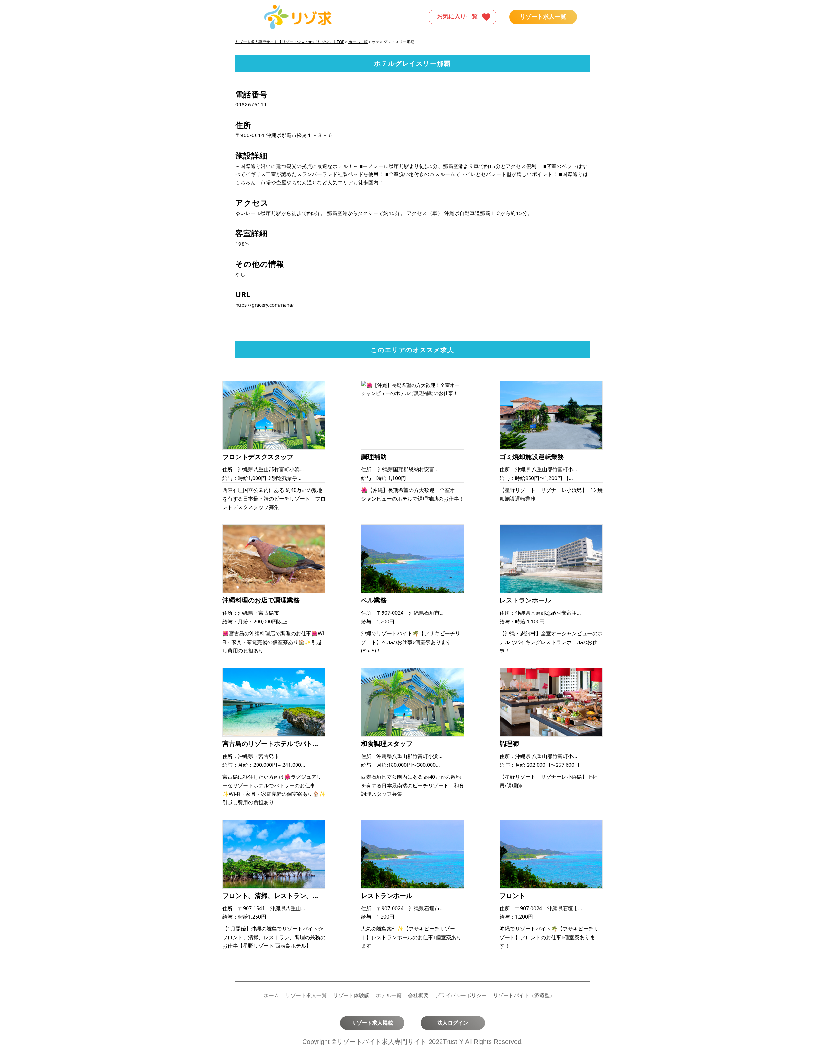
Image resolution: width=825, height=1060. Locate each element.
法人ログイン (452, 1023)
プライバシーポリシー (461, 995)
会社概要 (418, 995)
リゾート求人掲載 (372, 1023)
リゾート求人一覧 (543, 17)
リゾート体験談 (351, 995)
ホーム (271, 995)
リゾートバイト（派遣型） (524, 995)
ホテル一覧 (389, 995)
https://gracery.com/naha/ (264, 305)
